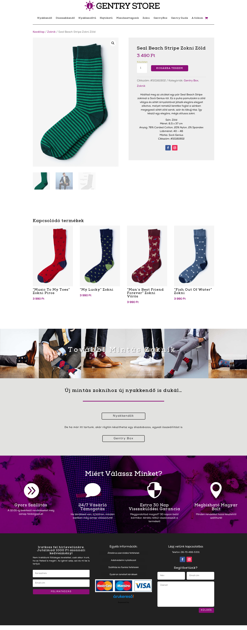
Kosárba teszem (169, 68)
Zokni (146, 18)
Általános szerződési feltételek (123, 553)
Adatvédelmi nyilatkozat (123, 560)
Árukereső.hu (123, 602)
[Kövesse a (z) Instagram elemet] (174, 147)
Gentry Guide (179, 18)
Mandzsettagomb (127, 18)
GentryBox (160, 18)
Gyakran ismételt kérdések (123, 575)
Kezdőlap (39, 32)
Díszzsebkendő (65, 18)
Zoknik (51, 32)
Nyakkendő (44, 18)
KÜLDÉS (206, 610)
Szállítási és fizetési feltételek (123, 567)
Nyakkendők (123, 416)
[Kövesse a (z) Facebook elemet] (168, 147)
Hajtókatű (106, 18)
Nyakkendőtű (87, 18)
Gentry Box (191, 81)
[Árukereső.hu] (123, 598)
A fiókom (197, 18)
